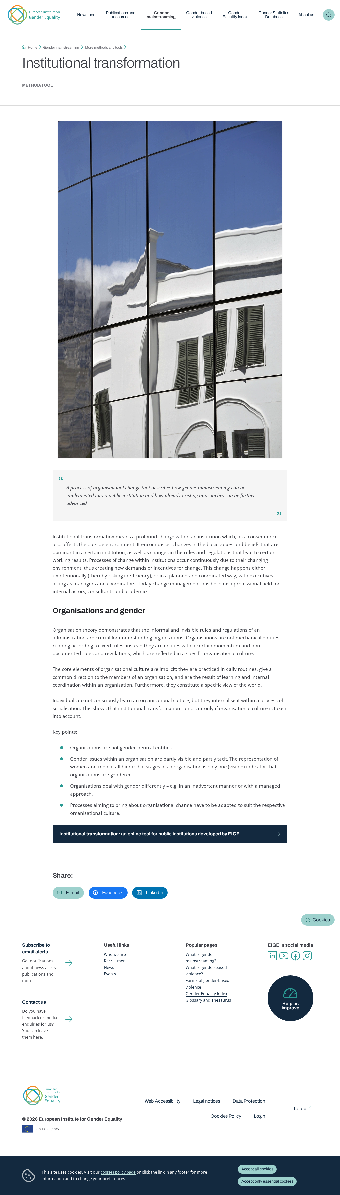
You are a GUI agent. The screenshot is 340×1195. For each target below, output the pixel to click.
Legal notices (206, 1101)
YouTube (283, 955)
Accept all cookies (257, 1169)
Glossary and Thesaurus (208, 1000)
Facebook (295, 955)
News (109, 967)
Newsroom (87, 15)
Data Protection (249, 1101)
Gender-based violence (199, 15)
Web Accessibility (162, 1101)
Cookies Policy (226, 1116)
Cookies (321, 919)
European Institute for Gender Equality (34, 15)
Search (329, 15)
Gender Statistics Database (273, 15)
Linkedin (272, 955)
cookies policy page (118, 1172)
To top (299, 1108)
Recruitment (115, 961)
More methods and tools (104, 47)
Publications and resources (120, 15)
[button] (68, 892)
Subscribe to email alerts (36, 948)
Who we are (115, 954)
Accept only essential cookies (267, 1181)
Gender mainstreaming (161, 15)
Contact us (34, 1002)
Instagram (307, 955)
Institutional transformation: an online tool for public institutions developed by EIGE (149, 833)
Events (110, 974)
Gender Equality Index (235, 15)
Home (32, 47)
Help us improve (290, 1006)
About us (306, 15)
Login (259, 1116)
